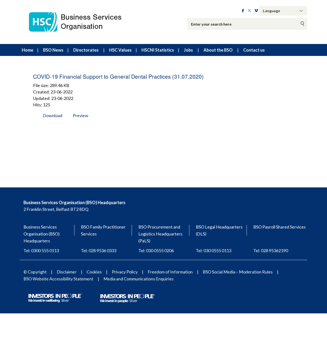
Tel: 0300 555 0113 (41, 250)
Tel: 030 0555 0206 (156, 250)
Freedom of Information (170, 271)
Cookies (94, 271)
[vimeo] (256, 10)
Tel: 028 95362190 (270, 250)
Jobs (188, 50)
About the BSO (218, 50)
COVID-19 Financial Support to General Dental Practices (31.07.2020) (118, 76)
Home (27, 50)
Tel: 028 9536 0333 (98, 250)
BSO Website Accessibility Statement (58, 278)
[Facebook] (243, 10)
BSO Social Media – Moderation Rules (238, 271)
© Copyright (35, 271)
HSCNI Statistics (157, 50)
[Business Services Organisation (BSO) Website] (79, 22)
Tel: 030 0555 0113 (213, 250)
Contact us (254, 50)
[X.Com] (250, 10)
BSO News (53, 50)
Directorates (86, 50)
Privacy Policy (125, 271)
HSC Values (120, 50)
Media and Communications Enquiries (138, 278)
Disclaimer (67, 271)
